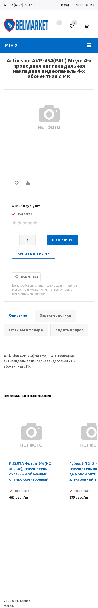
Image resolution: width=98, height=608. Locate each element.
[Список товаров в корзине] (89, 28)
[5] (35, 223)
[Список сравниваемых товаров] (57, 28)
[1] (14, 223)
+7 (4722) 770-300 (22, 5)
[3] (25, 223)
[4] (30, 223)
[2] (19, 223)
